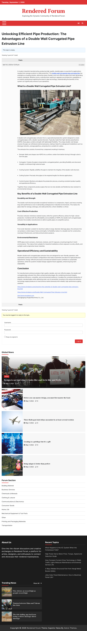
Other (4, 517)
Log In (79, 341)
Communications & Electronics (13, 501)
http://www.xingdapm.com (25, 295)
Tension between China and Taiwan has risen (26, 604)
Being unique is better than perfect (37, 464)
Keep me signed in (12, 337)
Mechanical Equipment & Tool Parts (15, 513)
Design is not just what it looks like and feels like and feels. (32, 380)
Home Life (5, 509)
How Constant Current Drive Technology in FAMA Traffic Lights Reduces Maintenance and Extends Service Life (63, 562)
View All (36, 583)
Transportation (7, 525)
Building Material (8, 486)
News (6, 376)
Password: (7, 330)
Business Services (8, 490)
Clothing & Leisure (8, 498)
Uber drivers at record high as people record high (24, 592)
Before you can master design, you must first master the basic (47, 398)
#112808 (81, 65)
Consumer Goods (8, 505)
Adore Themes (70, 628)
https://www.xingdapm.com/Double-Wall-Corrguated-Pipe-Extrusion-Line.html (42, 292)
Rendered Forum (43, 10)
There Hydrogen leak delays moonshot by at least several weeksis (49, 420)
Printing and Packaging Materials (14, 521)
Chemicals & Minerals (9, 493)
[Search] (82, 23)
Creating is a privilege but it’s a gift (37, 442)
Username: (7, 322)
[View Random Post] (78, 23)
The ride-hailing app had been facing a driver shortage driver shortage (24, 616)
